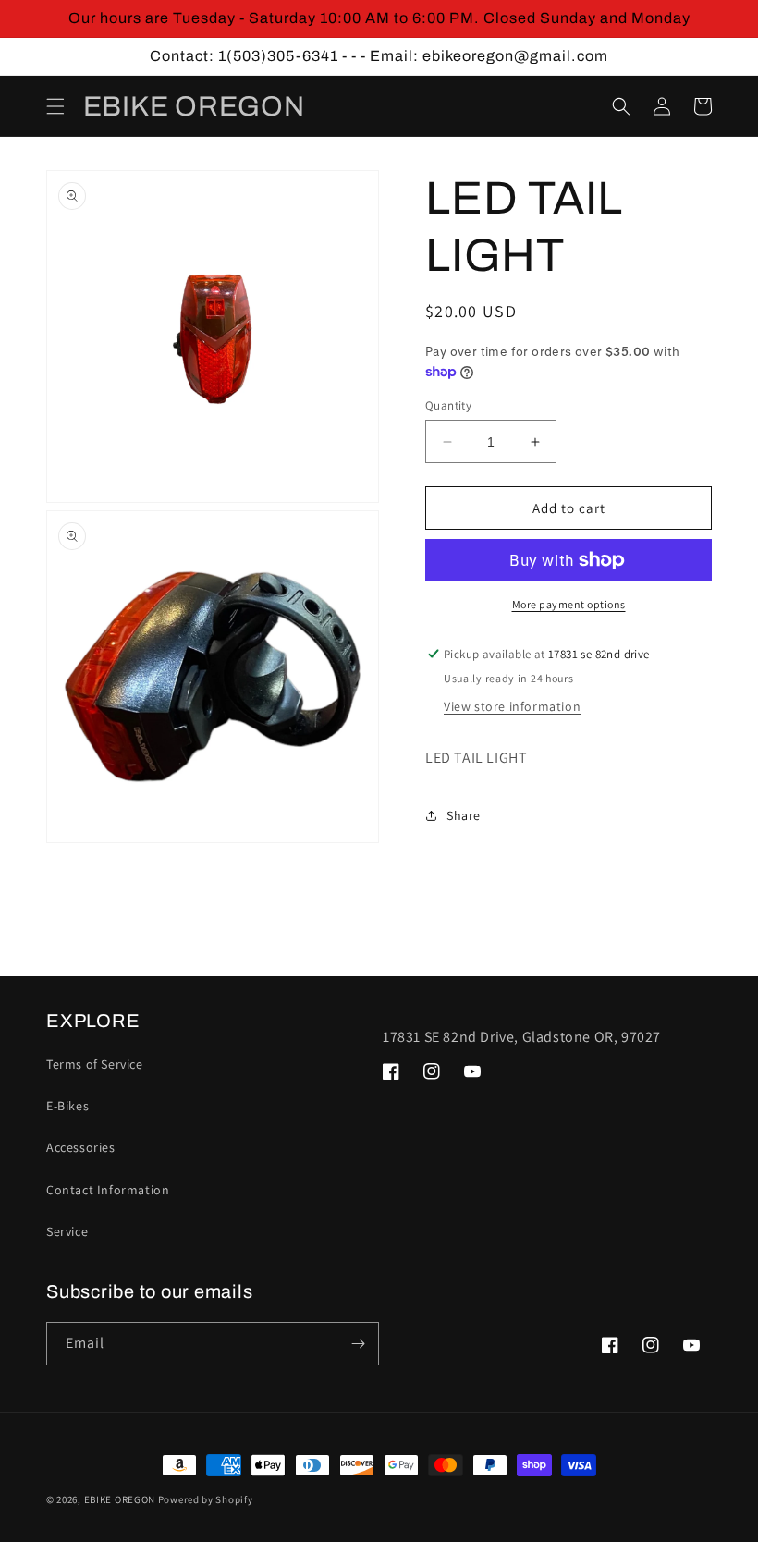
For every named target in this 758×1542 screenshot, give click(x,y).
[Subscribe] (357, 1343)
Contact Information (107, 1189)
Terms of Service (94, 1064)
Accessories (81, 1147)
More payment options (569, 604)
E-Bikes (67, 1105)
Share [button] (463, 815)
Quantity (448, 405)
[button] (55, 106)
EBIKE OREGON (119, 1499)
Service (67, 1231)
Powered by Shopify (205, 1499)
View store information (512, 706)
